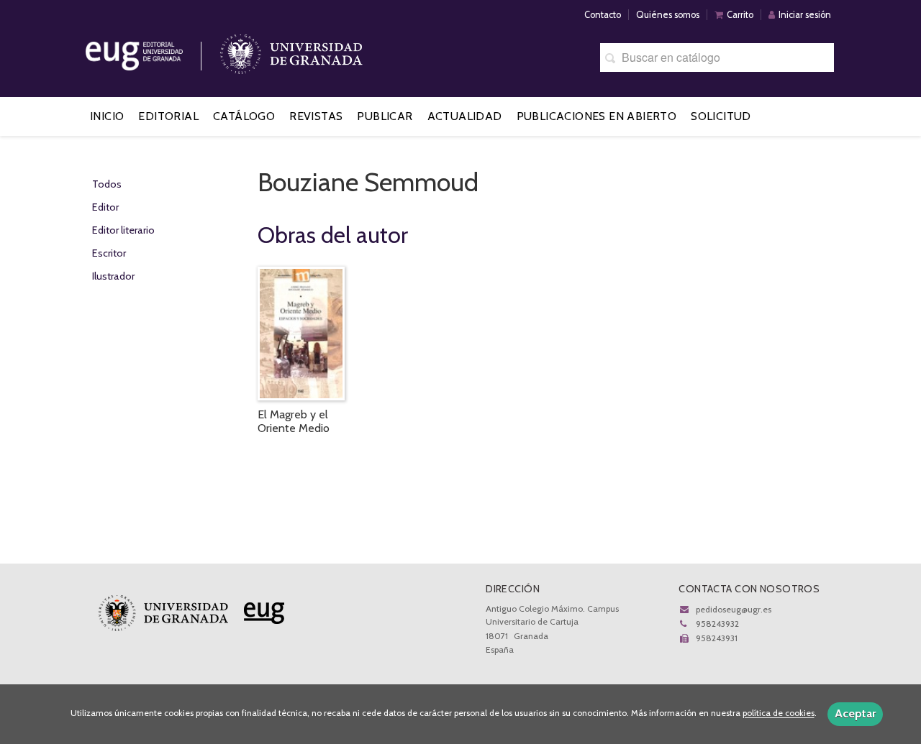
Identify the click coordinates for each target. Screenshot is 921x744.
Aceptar (855, 713)
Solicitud (721, 116)
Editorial (168, 116)
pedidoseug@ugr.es (733, 609)
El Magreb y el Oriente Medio (294, 421)
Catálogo (244, 116)
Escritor (109, 253)
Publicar (384, 116)
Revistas (315, 116)
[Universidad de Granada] (291, 50)
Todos (107, 184)
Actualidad (464, 116)
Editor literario (123, 230)
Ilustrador (113, 276)
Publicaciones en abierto (597, 116)
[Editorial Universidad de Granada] (152, 50)
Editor (105, 207)
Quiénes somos (667, 14)
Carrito (740, 14)
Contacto (602, 14)
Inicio (107, 116)
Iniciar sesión (805, 14)
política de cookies (779, 713)
